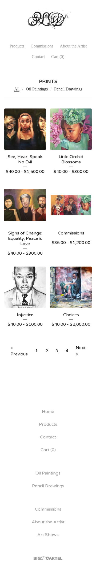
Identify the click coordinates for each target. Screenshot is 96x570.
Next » (81, 351)
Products (17, 46)
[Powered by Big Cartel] (48, 558)
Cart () (57, 56)
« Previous (19, 351)
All (16, 89)
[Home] (48, 19)
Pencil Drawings (68, 89)
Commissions (42, 46)
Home (48, 411)
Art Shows (48, 534)
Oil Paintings (37, 89)
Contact (38, 56)
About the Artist (73, 46)
